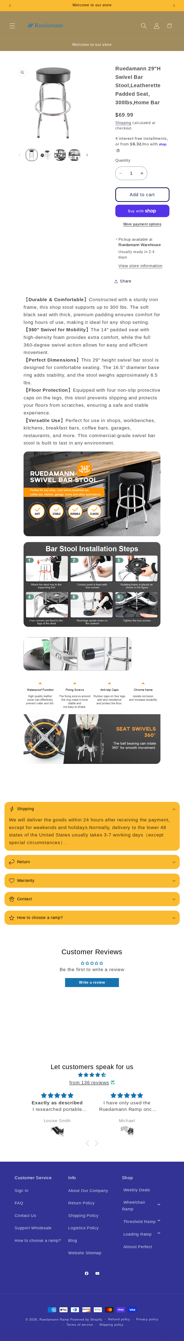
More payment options (142, 224)
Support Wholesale (33, 1228)
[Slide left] (19, 155)
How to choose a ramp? (38, 1240)
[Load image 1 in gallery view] (31, 155)
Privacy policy (147, 1319)
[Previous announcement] (10, 6)
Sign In (21, 1190)
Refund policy (119, 1319)
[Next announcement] (174, 6)
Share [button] (125, 281)
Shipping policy (111, 1324)
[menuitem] (143, 1191)
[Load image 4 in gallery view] (74, 155)
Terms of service (79, 1324)
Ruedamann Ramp (54, 1319)
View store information (140, 266)
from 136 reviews (89, 1082)
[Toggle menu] (159, 1204)
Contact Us (25, 1215)
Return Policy (81, 1203)
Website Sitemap (84, 1253)
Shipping (123, 123)
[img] (92, 1075)
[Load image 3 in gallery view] (60, 155)
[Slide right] (87, 155)
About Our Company (88, 1190)
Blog (72, 1240)
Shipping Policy (83, 1215)
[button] (12, 25)
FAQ (19, 1203)
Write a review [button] (92, 982)
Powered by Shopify (86, 1319)
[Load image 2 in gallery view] (46, 155)
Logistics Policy (83, 1228)
